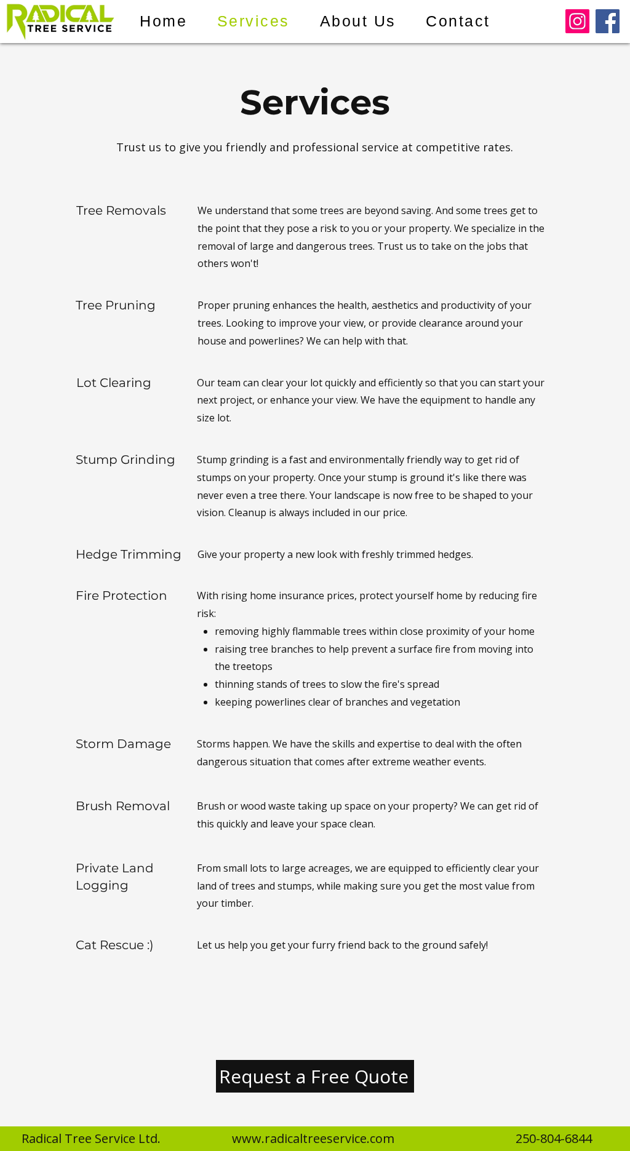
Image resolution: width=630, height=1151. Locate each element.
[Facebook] (608, 21)
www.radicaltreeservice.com (313, 1138)
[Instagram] (577, 21)
